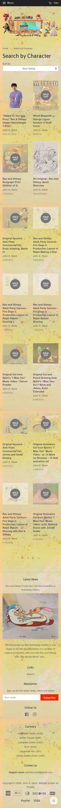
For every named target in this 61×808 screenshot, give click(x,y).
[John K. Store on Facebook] (27, 715)
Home (5, 48)
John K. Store (30, 783)
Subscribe (49, 698)
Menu (10, 2)
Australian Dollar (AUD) (30, 733)
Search (30, 674)
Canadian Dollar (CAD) (30, 742)
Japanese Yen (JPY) (31, 751)
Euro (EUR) (30, 746)
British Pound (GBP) (30, 737)
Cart (55, 2)
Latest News (30, 579)
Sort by (6, 63)
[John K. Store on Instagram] (34, 715)
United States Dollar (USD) (30, 755)
